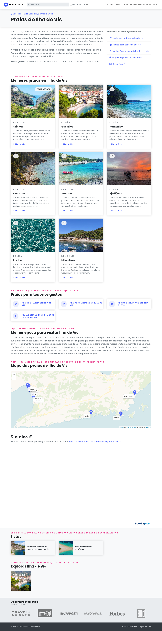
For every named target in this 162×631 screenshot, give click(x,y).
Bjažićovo (115, 193)
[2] (81, 101)
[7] (33, 235)
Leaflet (122, 427)
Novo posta (20, 193)
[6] (129, 168)
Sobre (125, 4)
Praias (110, 4)
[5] (81, 168)
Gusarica (67, 126)
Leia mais (19, 144)
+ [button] (14, 374)
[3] (129, 101)
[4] (33, 168)
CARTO (148, 427)
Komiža (65, 122)
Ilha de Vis (19, 122)
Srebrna (66, 193)
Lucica (17, 260)
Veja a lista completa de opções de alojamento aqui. (95, 441)
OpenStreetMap (131, 427)
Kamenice (116, 126)
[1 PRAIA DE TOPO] (33, 101)
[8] (81, 235)
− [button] (14, 378)
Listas (117, 4)
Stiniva (18, 126)
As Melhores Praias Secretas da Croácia (38, 548)
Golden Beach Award (140, 4)
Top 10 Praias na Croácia (83, 548)
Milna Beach (69, 260)
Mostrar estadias (79, 4)
